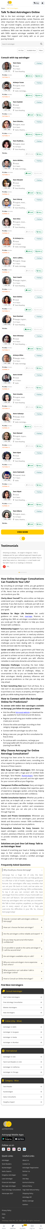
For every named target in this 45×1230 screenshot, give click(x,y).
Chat (31, 115)
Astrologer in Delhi (9, 1027)
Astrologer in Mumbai (11, 1042)
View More (22, 532)
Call (40, 115)
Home (3, 8)
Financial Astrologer (9, 1182)
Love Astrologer (7, 1179)
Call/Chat (13, 1228)
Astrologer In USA (9, 1057)
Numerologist (27, 775)
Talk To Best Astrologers (11, 997)
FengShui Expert (9, 1102)
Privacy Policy (6, 1210)
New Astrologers (9, 1013)
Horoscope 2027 (7, 1193)
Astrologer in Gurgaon (11, 1032)
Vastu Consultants (9, 1097)
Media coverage (28, 1201)
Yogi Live (32, 1228)
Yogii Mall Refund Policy (30, 1190)
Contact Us (26, 1164)
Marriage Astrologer (9, 1186)
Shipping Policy (27, 1193)
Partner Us (26, 1171)
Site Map (25, 1179)
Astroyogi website (23, 712)
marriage (28, 616)
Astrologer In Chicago (10, 1072)
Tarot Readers (7, 1164)
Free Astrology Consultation (12, 1002)
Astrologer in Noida (10, 1037)
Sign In (41, 1228)
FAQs (3, 1214)
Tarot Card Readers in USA (12, 1062)
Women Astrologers (10, 1007)
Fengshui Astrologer (9, 1175)
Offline (30, 154)
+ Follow (39, 63)
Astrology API (27, 1197)
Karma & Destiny (28, 1182)
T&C (3, 1218)
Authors (25, 1204)
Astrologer (5, 1160)
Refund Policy (27, 1186)
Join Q (30, 76)
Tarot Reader (7, 1087)
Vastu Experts (6, 1171)
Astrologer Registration (30, 1168)
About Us (25, 1160)
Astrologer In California (11, 1067)
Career (24, 1175)
